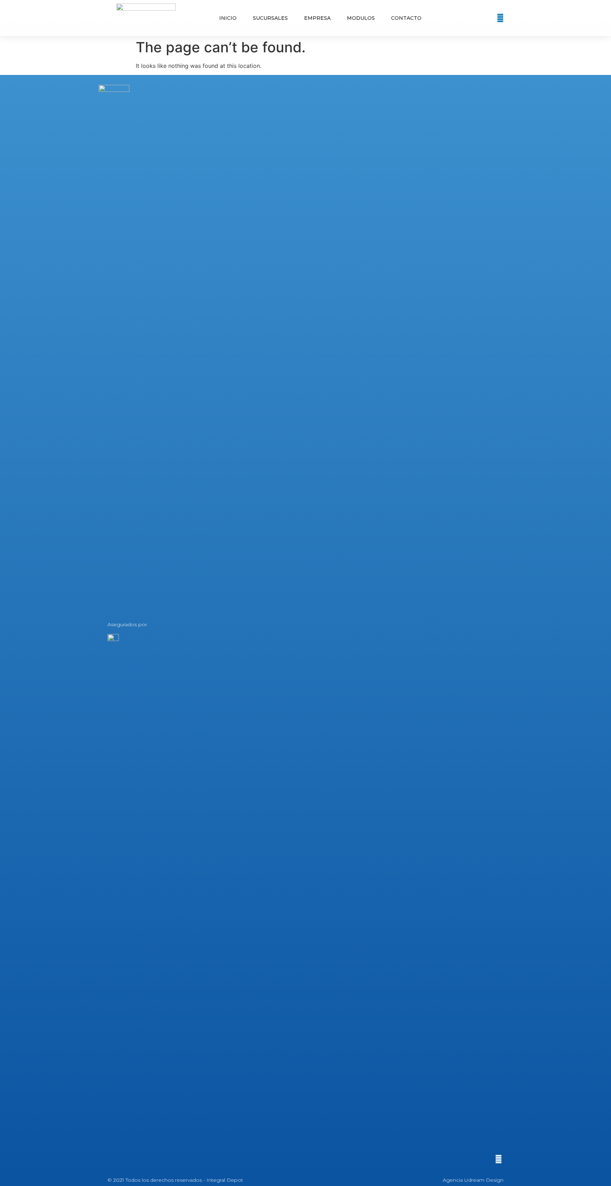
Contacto (406, 18)
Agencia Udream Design (473, 1180)
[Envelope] (489, 18)
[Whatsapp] (500, 18)
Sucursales (270, 18)
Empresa (317, 18)
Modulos (361, 18)
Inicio (228, 18)
